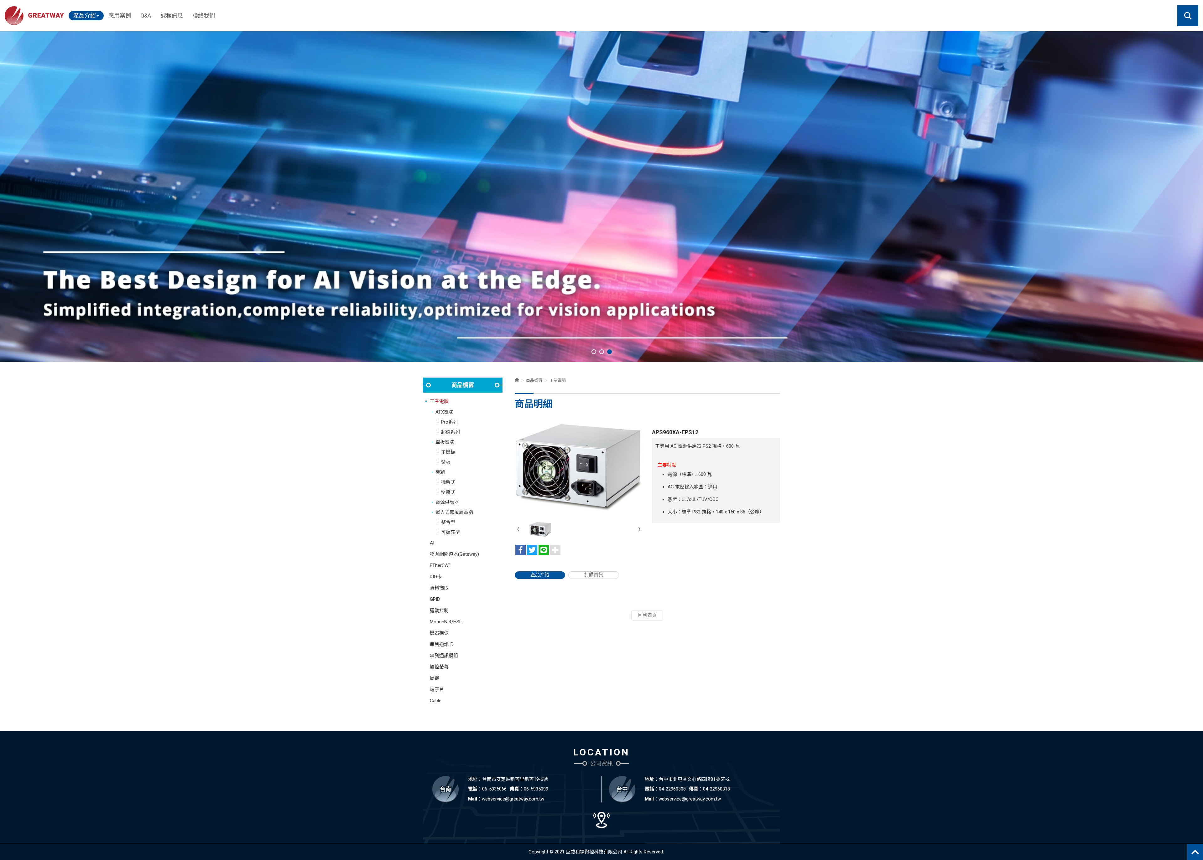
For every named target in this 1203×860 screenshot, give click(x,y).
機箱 (440, 472)
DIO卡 (436, 576)
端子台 (437, 689)
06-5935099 (536, 789)
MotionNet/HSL (446, 622)
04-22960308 (672, 789)
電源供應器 (447, 502)
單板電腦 (444, 442)
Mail (472, 799)
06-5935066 (494, 789)
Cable (435, 700)
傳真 (514, 789)
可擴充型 (450, 532)
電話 (472, 789)
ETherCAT (440, 565)
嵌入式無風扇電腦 (454, 512)
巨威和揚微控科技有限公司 (34, 15)
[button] (1187, 15)
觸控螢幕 (439, 667)
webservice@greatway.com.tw (513, 799)
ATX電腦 (444, 412)
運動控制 (439, 610)
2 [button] (601, 351)
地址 (472, 779)
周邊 (434, 678)
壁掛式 (448, 492)
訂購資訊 (593, 575)
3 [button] (609, 351)
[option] (601, 196)
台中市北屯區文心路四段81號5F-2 (694, 779)
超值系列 (450, 432)
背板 (445, 462)
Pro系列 (449, 422)
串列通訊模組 (444, 655)
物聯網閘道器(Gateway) (454, 554)
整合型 (448, 522)
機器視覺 (439, 633)
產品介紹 (539, 575)
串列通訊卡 (441, 644)
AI (432, 543)
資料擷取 (439, 588)
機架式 (448, 482)
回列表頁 (647, 615)
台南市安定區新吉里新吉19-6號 (515, 779)
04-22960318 (716, 789)
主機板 (448, 452)
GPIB (435, 599)
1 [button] (593, 351)
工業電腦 (439, 401)
